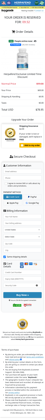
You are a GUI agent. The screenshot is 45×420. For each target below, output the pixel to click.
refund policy (14, 359)
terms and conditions (35, 357)
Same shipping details (17, 256)
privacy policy (14, 392)
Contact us (39, 10)
